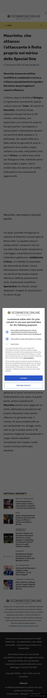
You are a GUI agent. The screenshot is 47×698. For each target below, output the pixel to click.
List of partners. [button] (28, 358)
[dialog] (23, 349)
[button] (23, 344)
